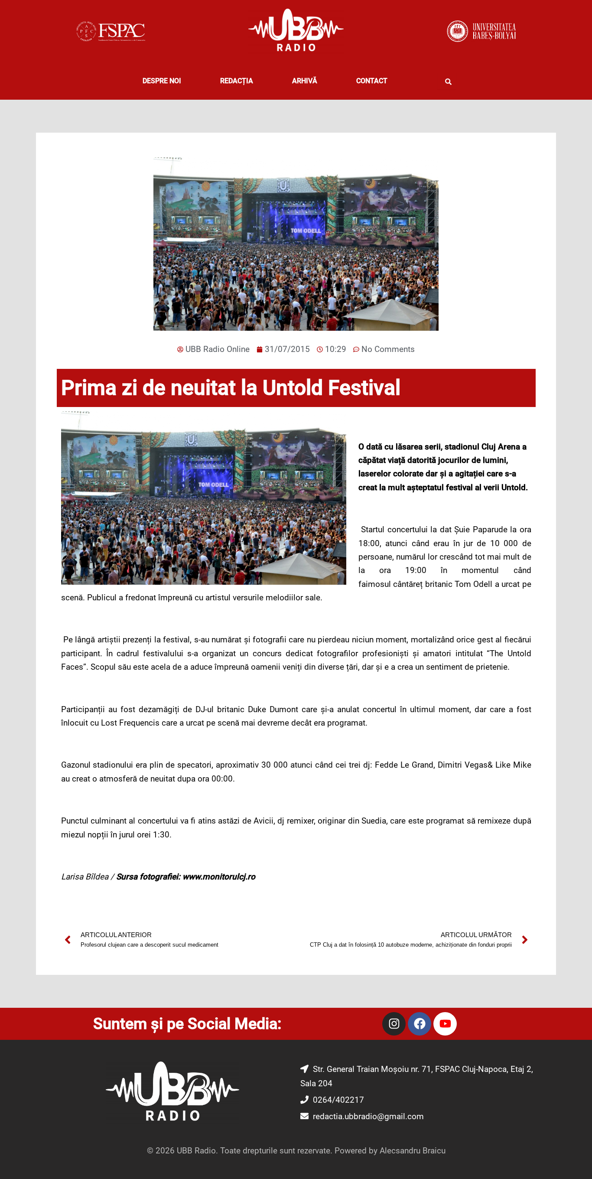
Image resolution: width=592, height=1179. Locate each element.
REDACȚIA (236, 81)
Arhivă (304, 81)
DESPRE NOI (162, 81)
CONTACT (371, 81)
